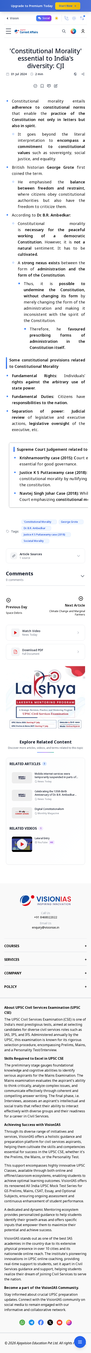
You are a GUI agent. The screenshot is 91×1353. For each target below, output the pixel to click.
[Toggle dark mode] (56, 18)
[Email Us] (74, 18)
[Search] (64, 31)
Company (45, 973)
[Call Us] (66, 18)
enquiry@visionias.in (45, 927)
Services (45, 959)
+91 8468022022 (45, 917)
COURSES (45, 946)
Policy (45, 986)
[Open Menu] (80, 1342)
